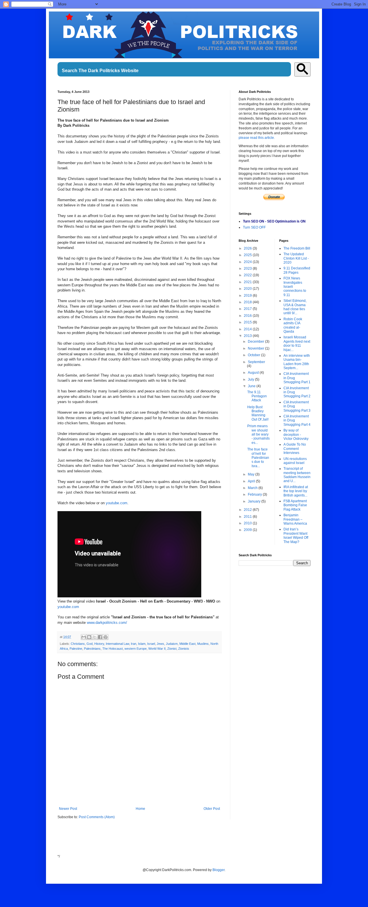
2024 (248, 262)
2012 (248, 510)
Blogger (218, 870)
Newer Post (68, 809)
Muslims (203, 643)
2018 (248, 302)
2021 (248, 282)
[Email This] (84, 637)
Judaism (172, 643)
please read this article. (257, 138)
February (255, 494)
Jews (160, 643)
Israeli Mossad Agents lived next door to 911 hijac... (296, 343)
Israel (151, 643)
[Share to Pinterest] (105, 637)
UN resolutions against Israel (295, 461)
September (256, 362)
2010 (248, 523)
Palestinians (92, 648)
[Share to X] (94, 637)
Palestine (76, 648)
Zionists (183, 648)
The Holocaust (112, 648)
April (252, 481)
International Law (117, 643)
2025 (248, 255)
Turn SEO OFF (254, 227)
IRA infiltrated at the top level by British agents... (295, 491)
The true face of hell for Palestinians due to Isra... (258, 457)
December (256, 342)
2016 (248, 316)
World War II (157, 648)
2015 (248, 322)
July (251, 379)
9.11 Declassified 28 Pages (296, 270)
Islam (141, 643)
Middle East (187, 643)
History (99, 643)
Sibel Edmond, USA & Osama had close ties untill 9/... (294, 307)
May (251, 474)
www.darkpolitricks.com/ (107, 622)
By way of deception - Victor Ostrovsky (295, 434)
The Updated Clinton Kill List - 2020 (296, 258)
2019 (248, 296)
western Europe (135, 648)
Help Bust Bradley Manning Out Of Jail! (258, 413)
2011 (248, 517)
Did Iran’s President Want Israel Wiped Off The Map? (295, 535)
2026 (248, 248)
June (252, 386)
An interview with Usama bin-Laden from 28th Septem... (296, 362)
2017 (248, 309)
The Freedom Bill (296, 248)
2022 (248, 275)
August (254, 373)
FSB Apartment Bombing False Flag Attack (295, 505)
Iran (133, 643)
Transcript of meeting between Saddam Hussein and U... (296, 475)
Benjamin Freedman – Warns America (295, 519)
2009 (248, 530)
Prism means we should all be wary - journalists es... (258, 434)
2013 (248, 336)
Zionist (172, 648)
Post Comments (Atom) (97, 817)
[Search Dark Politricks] (302, 69)
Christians (78, 643)
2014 (248, 329)
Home (140, 809)
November (256, 348)
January (254, 501)
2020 (248, 289)
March (253, 488)
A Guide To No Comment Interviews (294, 448)
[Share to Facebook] (100, 637)
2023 (248, 268)
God (90, 643)
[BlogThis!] (89, 637)
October (254, 355)
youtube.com (116, 503)
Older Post (212, 809)
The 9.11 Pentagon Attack (257, 396)
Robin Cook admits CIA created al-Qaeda (292, 325)
